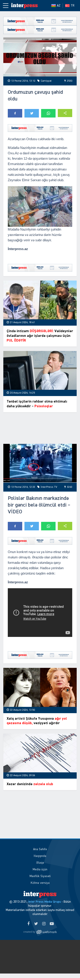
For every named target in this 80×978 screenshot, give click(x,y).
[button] (65, 113)
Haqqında (40, 856)
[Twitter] (36, 924)
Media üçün (40, 869)
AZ (58, 5)
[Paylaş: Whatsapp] (48, 113)
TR (72, 5)
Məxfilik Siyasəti (40, 876)
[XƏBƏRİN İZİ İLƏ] (24, 5)
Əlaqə (40, 862)
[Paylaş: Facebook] (15, 113)
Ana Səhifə (40, 849)
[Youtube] (52, 924)
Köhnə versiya (40, 882)
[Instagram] (44, 924)
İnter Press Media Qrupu (44, 901)
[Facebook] (28, 924)
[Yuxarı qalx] (67, 965)
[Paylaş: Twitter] (31, 113)
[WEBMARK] (40, 932)
